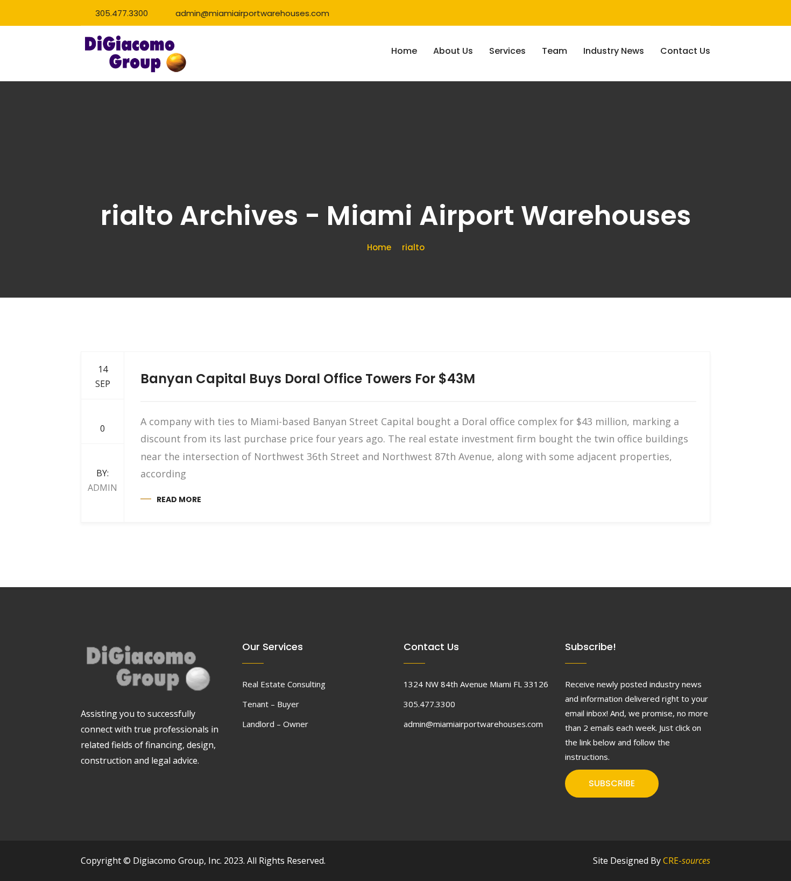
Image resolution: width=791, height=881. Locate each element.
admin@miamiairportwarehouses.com (252, 13)
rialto (413, 247)
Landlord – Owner (275, 723)
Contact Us (685, 51)
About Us (453, 51)
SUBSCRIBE (612, 783)
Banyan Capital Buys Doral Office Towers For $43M (307, 378)
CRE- (686, 860)
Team (554, 51)
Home (404, 51)
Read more (179, 499)
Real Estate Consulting (284, 684)
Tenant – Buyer (270, 704)
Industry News (613, 51)
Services (507, 51)
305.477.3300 (121, 13)
